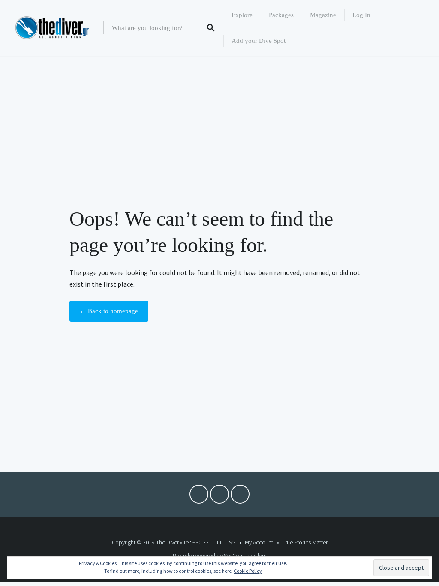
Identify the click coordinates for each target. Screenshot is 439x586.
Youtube (219, 496)
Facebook (198, 496)
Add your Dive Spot (259, 40)
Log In (361, 15)
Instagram (240, 496)
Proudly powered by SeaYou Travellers (219, 555)
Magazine (323, 15)
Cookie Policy (248, 571)
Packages (281, 15)
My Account (259, 542)
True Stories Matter (305, 542)
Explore (242, 15)
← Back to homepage (109, 311)
